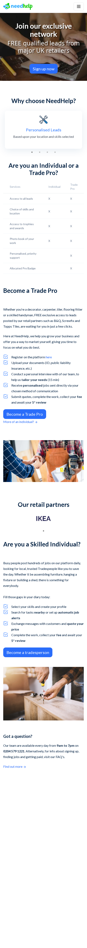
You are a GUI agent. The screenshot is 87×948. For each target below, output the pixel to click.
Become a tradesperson (27, 652)
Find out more (12, 766)
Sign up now (43, 68)
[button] (79, 6)
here (49, 357)
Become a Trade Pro (24, 414)
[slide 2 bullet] (40, 152)
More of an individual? (18, 422)
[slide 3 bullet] (47, 152)
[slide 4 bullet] (55, 152)
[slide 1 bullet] (32, 152)
